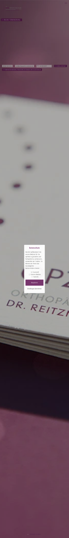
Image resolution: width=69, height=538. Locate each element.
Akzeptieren (34, 282)
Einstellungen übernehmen (34, 289)
